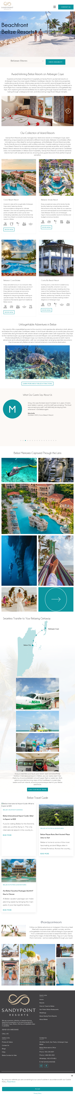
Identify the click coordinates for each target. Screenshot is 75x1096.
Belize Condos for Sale (9, 1055)
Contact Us (66, 7)
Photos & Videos (7, 1042)
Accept (37, 1089)
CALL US (5, 1034)
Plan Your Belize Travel (37, 789)
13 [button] (48, 440)
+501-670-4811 (51, 1058)
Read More (11, 1082)
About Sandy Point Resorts (48, 1016)
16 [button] (55, 440)
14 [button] (51, 440)
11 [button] (44, 440)
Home (41, 1000)
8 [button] (37, 440)
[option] (37, 111)
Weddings (42, 1013)
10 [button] (41, 440)
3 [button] (25, 440)
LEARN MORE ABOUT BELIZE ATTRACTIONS (37, 383)
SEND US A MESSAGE (10, 1030)
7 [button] (34, 440)
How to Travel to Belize (46, 1006)
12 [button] (46, 440)
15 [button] (53, 440)
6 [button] (32, 440)
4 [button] (27, 440)
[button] (72, 1076)
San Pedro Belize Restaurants (48, 1009)
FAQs (3, 1052)
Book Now (9, 229)
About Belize (43, 1019)
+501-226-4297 (49, 1052)
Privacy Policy (37, 1093)
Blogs (4, 1049)
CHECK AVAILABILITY (55, 62)
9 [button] (39, 440)
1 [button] (20, 440)
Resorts (41, 1003)
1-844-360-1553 (49, 1055)
